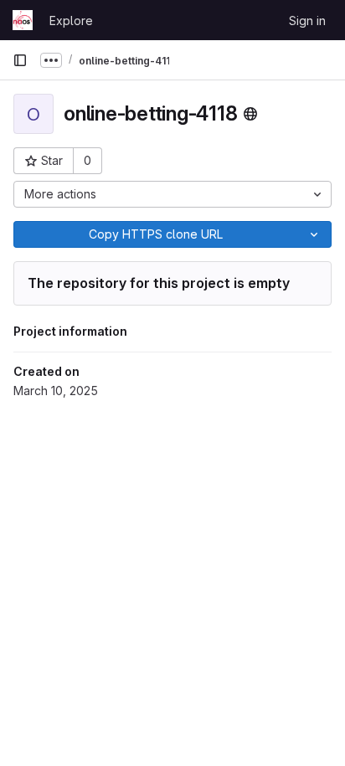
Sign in (307, 20)
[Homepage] (22, 20)
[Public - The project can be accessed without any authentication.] (250, 114)
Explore (71, 20)
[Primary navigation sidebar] (20, 60)
